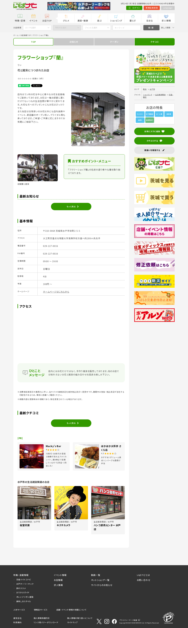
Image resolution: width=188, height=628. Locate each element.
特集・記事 (20, 20)
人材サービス (19, 609)
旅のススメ (21, 588)
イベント (33, 20)
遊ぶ (99, 20)
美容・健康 (83, 20)
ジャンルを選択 (91, 27)
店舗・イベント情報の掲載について (71, 609)
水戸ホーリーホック (25, 583)
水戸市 (152, 89)
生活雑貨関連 (160, 94)
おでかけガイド (22, 592)
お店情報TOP (25, 35)
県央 (145, 89)
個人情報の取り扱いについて (80, 618)
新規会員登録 (152, 7)
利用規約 (17, 622)
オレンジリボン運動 (24, 596)
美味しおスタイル (23, 601)
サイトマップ (72, 622)
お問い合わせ (143, 580)
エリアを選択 (30, 27)
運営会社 (17, 618)
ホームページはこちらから (56, 291)
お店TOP (47, 20)
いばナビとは (143, 575)
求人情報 (166, 20)
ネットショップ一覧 (100, 580)
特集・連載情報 (21, 575)
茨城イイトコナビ (23, 579)
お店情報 (58, 580)
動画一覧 (95, 575)
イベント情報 (60, 575)
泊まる (149, 20)
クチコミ (154, 41)
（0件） (41, 78)
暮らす (133, 20)
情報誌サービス (41, 609)
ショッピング (116, 20)
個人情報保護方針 (42, 618)
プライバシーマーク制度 (128, 620)
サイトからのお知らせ (101, 585)
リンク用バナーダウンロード (46, 622)
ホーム (15, 35)
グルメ (66, 20)
